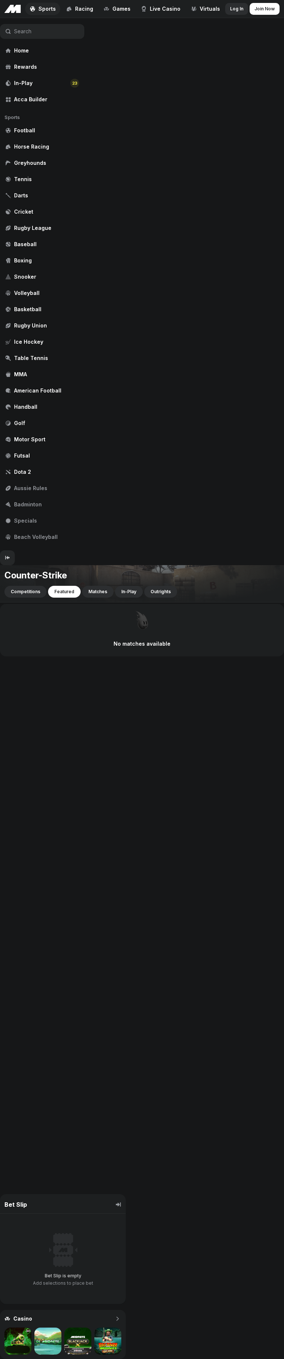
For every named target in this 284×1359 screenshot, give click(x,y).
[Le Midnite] (47, 1341)
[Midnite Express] (17, 1341)
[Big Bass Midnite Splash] (107, 1341)
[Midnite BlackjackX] (77, 1341)
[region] (42, 284)
